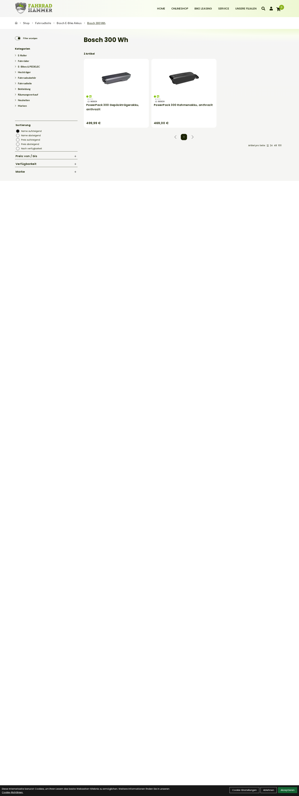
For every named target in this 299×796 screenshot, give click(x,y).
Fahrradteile (43, 23)
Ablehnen (268, 790)
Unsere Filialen (245, 8)
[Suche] (263, 8)
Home (161, 8)
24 (271, 145)
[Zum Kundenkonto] (271, 9)
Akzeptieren (287, 790)
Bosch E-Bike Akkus (69, 23)
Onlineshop (179, 8)
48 (275, 145)
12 (268, 145)
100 (280, 145)
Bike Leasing (203, 8)
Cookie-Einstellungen (244, 790)
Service (223, 8)
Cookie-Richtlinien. (12, 792)
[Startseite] (16, 23)
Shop (26, 23)
